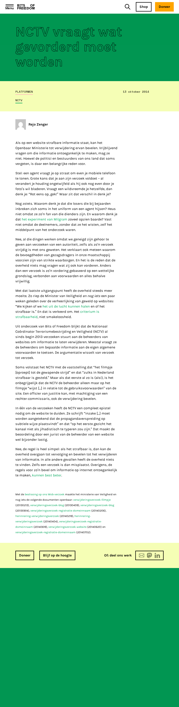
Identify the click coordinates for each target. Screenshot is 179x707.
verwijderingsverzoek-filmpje (92, 499)
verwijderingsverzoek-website (67, 527)
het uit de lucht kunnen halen (66, 306)
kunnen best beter (46, 475)
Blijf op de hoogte (57, 555)
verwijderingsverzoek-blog (47, 505)
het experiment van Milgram (44, 219)
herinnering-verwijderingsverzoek (37, 516)
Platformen (24, 92)
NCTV (18, 100)
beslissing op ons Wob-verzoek (44, 494)
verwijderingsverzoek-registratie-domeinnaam (60, 510)
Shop (143, 7)
